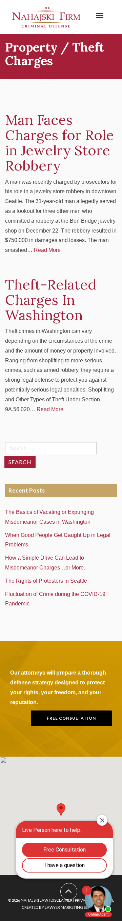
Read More (47, 250)
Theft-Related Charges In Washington (50, 300)
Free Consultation (71, 718)
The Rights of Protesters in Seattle (47, 581)
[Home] (46, 17)
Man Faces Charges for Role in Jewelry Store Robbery (59, 142)
